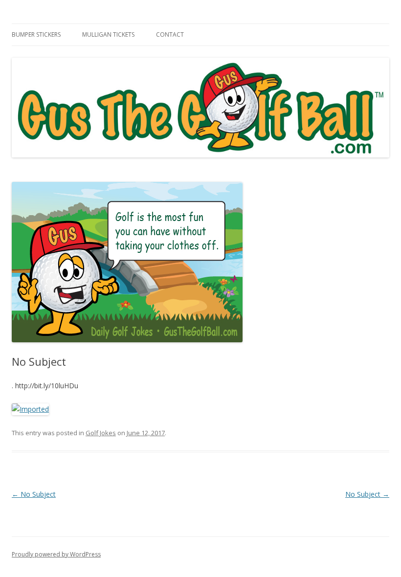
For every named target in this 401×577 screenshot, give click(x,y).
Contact (170, 34)
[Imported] (30, 409)
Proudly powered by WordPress (56, 554)
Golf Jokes (101, 432)
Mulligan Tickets (108, 34)
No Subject (34, 494)
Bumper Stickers (36, 34)
